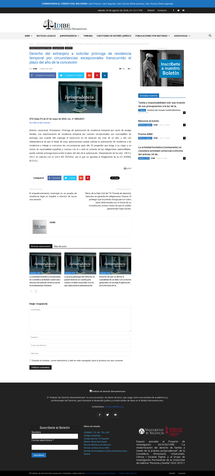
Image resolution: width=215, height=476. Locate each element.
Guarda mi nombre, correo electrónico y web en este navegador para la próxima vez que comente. (77, 360)
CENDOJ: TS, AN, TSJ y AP (96, 432)
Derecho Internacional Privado (49, 44)
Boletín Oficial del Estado (95, 441)
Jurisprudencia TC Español (96, 438)
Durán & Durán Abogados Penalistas (100, 473)
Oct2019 (69, 48)
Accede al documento (39, 122)
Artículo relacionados (41, 246)
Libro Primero (94, 3)
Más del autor (60, 246)
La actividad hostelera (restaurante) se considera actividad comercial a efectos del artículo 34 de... (160, 151)
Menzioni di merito (148, 120)
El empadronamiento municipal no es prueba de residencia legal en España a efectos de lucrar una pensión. (53, 196)
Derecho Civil (35, 273)
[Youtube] (183, 10)
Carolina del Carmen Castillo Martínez (163, 110)
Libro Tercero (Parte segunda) (159, 3)
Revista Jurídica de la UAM (96, 448)
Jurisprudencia (68, 35)
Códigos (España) (92, 435)
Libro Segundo (109, 3)
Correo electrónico (43, 440)
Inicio (31, 44)
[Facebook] (173, 10)
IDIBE (27, 35)
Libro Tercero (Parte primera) (130, 3)
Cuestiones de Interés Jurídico (114, 35)
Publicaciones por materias (151, 35)
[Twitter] (178, 10)
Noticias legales (46, 35)
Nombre (36, 432)
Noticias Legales (145, 125)
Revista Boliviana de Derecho (97, 445)
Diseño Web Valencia (128, 473)
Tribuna (88, 35)
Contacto (162, 10)
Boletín (151, 10)
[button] (210, 35)
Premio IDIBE (145, 134)
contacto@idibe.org (114, 406)
